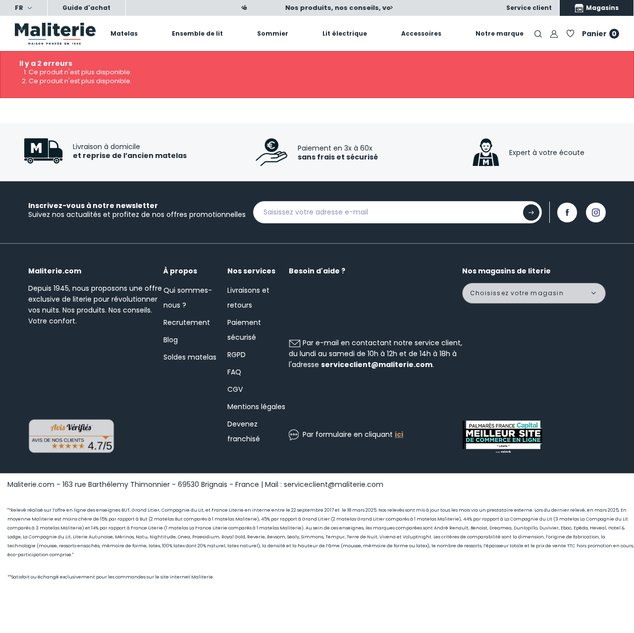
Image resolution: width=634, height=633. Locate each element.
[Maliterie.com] (52, 34)
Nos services (251, 271)
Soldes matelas (189, 357)
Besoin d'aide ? (317, 271)
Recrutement (186, 322)
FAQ (234, 372)
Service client (529, 7)
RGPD (236, 355)
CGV (235, 389)
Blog (170, 340)
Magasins (601, 7)
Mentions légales (256, 407)
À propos (180, 271)
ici (399, 434)
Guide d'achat (86, 7)
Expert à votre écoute (546, 153)
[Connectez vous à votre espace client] (554, 33)
